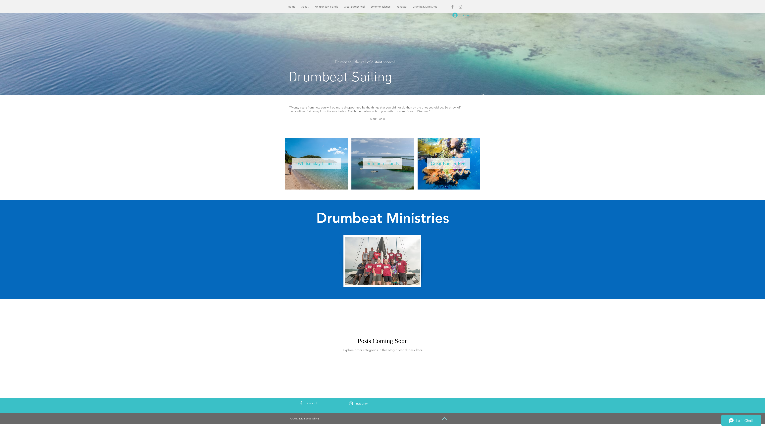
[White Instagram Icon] (350, 403)
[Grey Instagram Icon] (460, 6)
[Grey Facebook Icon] (452, 6)
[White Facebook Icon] (301, 403)
